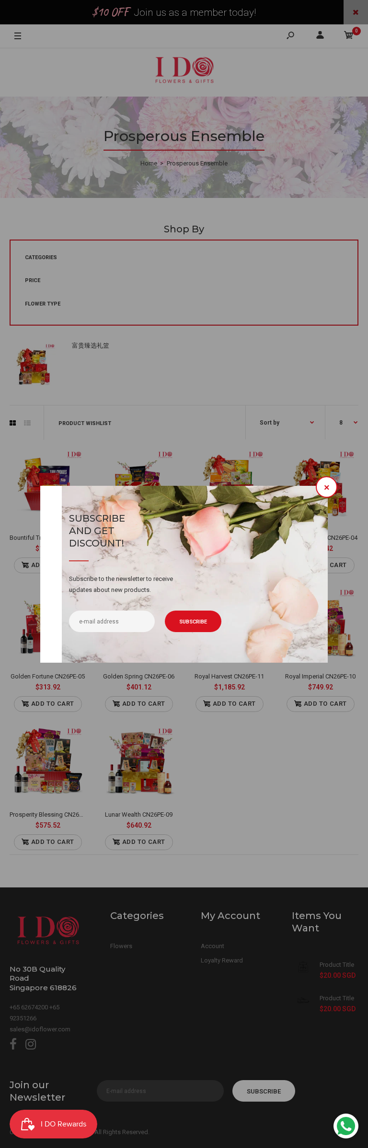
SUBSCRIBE (193, 622)
